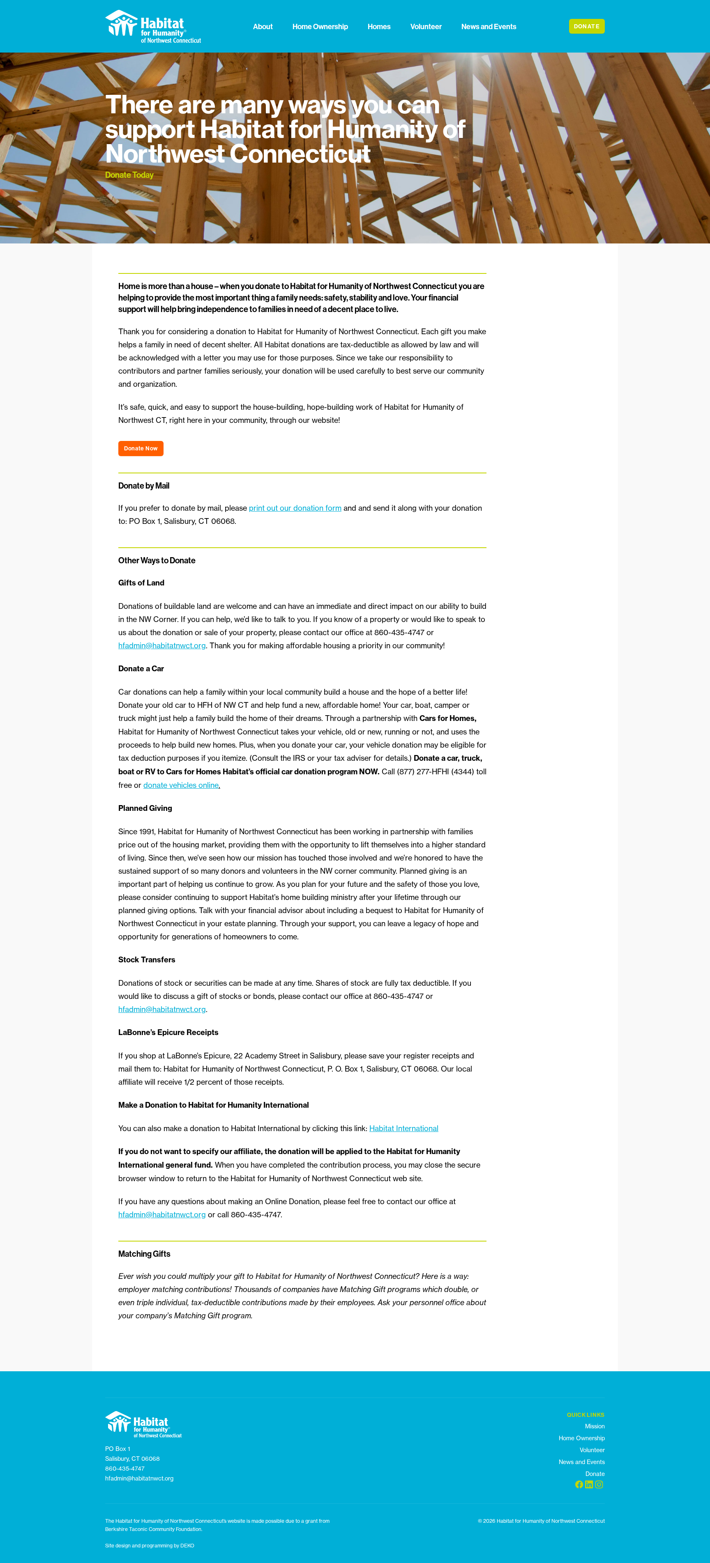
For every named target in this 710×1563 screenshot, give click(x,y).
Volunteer (426, 26)
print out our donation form (295, 507)
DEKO (187, 1545)
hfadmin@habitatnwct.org (162, 645)
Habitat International (403, 1128)
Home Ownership (320, 26)
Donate (595, 1473)
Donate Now (141, 448)
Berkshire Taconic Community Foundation (153, 1529)
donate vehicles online (181, 785)
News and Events (488, 26)
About (263, 26)
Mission (595, 1426)
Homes (379, 26)
